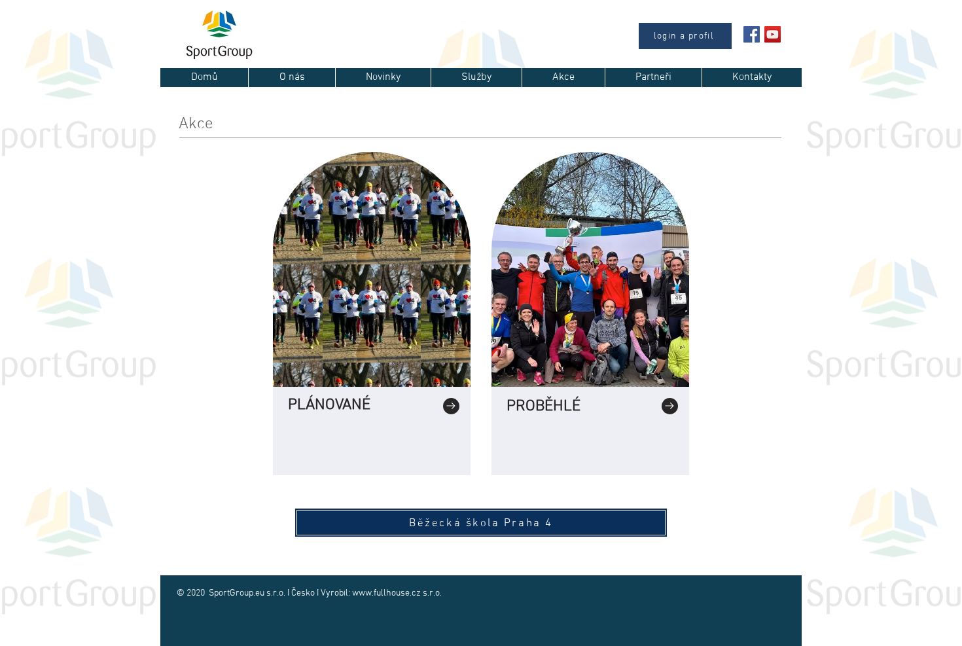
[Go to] (451, 406)
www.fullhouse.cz (386, 593)
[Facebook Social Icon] (751, 34)
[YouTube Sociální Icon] (772, 34)
